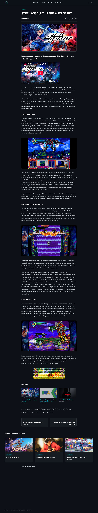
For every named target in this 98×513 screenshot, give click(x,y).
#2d (23, 409)
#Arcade (29, 409)
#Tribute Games (36, 412)
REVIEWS (35, 2)
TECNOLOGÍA (59, 2)
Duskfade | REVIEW (12, 457)
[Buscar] (88, 2)
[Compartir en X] (65, 18)
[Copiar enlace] (75, 18)
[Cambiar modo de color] (91, 2)
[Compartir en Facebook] (69, 18)
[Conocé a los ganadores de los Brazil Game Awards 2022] (48, 393)
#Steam (69, 409)
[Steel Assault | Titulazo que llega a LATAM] (30, 393)
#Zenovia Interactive (47, 412)
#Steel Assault (26, 412)
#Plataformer (61, 409)
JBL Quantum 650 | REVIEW (45, 457)
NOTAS (50, 2)
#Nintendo (36, 409)
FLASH (43, 2)
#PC (54, 409)
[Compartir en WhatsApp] (72, 18)
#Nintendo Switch (46, 409)
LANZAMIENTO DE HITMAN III (66, 400)
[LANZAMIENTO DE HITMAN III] (67, 393)
